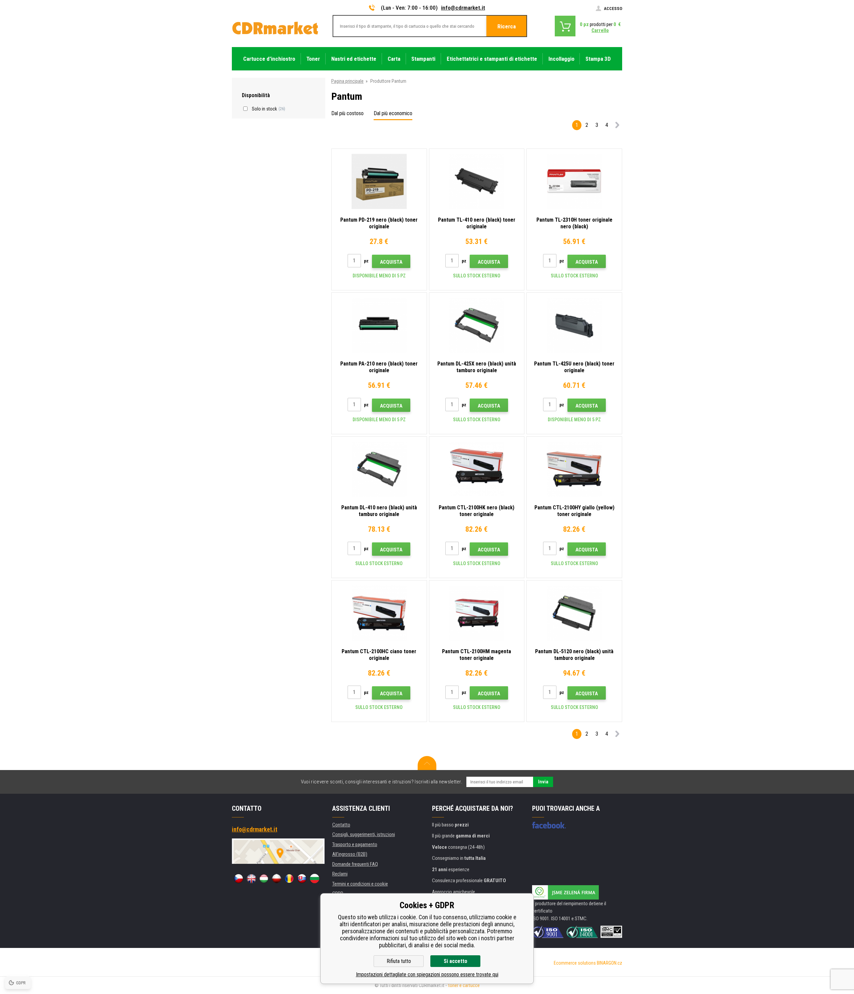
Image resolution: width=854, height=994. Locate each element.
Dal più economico (393, 113)
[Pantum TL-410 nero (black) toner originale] (477, 181)
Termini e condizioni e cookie (360, 884)
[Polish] (276, 878)
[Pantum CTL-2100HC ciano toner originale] (379, 613)
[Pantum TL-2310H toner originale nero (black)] (574, 181)
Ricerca (506, 26)
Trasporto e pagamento (354, 844)
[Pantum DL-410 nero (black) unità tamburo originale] (379, 469)
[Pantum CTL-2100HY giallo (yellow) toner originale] (574, 469)
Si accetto (455, 961)
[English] (251, 878)
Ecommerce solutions (575, 963)
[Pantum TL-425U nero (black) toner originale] (574, 325)
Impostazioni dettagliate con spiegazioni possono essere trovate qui (427, 974)
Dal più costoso (347, 113)
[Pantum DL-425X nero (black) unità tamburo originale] (477, 325)
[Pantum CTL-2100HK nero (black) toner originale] (477, 469)
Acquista (391, 262)
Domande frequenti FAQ (355, 864)
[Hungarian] (264, 878)
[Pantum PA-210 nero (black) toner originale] (379, 325)
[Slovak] (302, 878)
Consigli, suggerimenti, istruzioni (363, 834)
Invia (543, 782)
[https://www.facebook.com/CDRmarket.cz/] (549, 825)
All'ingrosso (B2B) (349, 854)
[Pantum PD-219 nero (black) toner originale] (379, 181)
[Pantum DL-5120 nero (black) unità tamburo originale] (574, 613)
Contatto (341, 825)
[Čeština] (238, 878)
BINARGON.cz (609, 963)
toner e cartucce (464, 985)
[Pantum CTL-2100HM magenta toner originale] (477, 613)
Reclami (340, 874)
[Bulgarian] (314, 878)
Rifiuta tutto (399, 961)
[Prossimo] (617, 126)
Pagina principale (347, 81)
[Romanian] (289, 878)
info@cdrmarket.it (463, 7)
